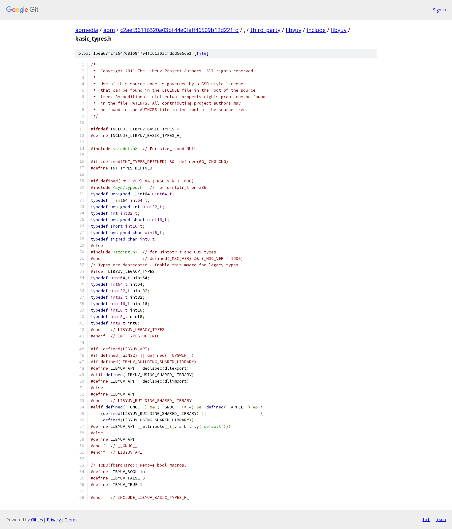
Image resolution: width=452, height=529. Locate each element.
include (316, 30)
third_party (265, 30)
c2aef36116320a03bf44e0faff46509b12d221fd (179, 30)
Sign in (439, 10)
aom (109, 30)
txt (426, 519)
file (201, 53)
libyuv (293, 30)
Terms (71, 520)
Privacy (54, 520)
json (441, 519)
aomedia (86, 30)
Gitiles (37, 520)
